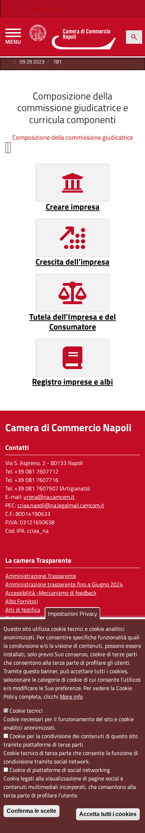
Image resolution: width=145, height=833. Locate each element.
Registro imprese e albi (72, 381)
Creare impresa (73, 206)
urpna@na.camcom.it (49, 497)
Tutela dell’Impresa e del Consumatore (72, 321)
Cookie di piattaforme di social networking (60, 770)
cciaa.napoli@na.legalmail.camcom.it (60, 505)
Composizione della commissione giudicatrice (72, 137)
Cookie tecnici (26, 710)
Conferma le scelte (31, 811)
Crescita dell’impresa (72, 261)
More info (71, 696)
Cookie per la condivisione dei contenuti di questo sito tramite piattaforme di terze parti (71, 740)
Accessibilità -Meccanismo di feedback (50, 592)
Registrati (44, 9)
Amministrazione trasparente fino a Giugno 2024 (64, 584)
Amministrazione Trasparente (40, 576)
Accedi (13, 9)
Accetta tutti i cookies (108, 814)
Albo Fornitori (21, 601)
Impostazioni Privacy (72, 613)
